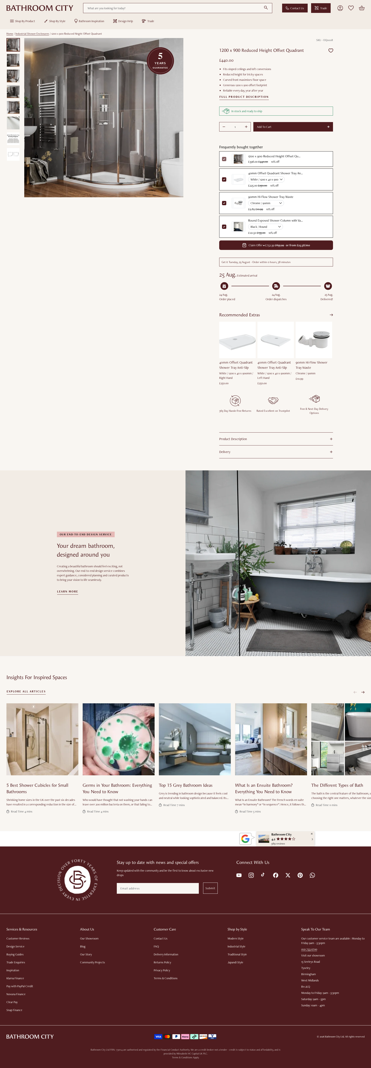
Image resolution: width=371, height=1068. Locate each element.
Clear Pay (12, 1002)
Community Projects (92, 962)
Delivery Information (166, 954)
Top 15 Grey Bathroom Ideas (186, 785)
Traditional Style (237, 954)
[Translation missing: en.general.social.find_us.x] (287, 875)
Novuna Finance (16, 994)
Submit (210, 888)
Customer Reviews (17, 938)
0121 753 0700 (309, 949)
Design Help (125, 21)
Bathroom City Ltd (334, 1036)
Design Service (15, 946)
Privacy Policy (162, 970)
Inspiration (12, 970)
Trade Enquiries (15, 962)
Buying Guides (15, 954)
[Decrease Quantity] (223, 126)
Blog (82, 946)
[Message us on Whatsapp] (312, 875)
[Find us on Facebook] (275, 875)
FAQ (156, 946)
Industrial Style (236, 946)
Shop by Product (25, 21)
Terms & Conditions (166, 978)
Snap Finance (14, 1010)
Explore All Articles (26, 691)
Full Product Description (244, 97)
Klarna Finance (15, 978)
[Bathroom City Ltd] (39, 8)
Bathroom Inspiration (91, 21)
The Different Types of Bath (337, 785)
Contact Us (297, 8)
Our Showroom (89, 938)
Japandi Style (235, 962)
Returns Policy (162, 962)
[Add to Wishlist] (331, 50)
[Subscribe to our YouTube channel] (238, 875)
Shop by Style (57, 21)
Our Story (86, 954)
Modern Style (236, 938)
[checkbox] (224, 179)
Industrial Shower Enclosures (32, 33)
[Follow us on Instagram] (251, 875)
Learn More (67, 591)
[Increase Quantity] (246, 126)
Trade (323, 8)
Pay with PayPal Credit (19, 986)
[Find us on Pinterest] (300, 875)
